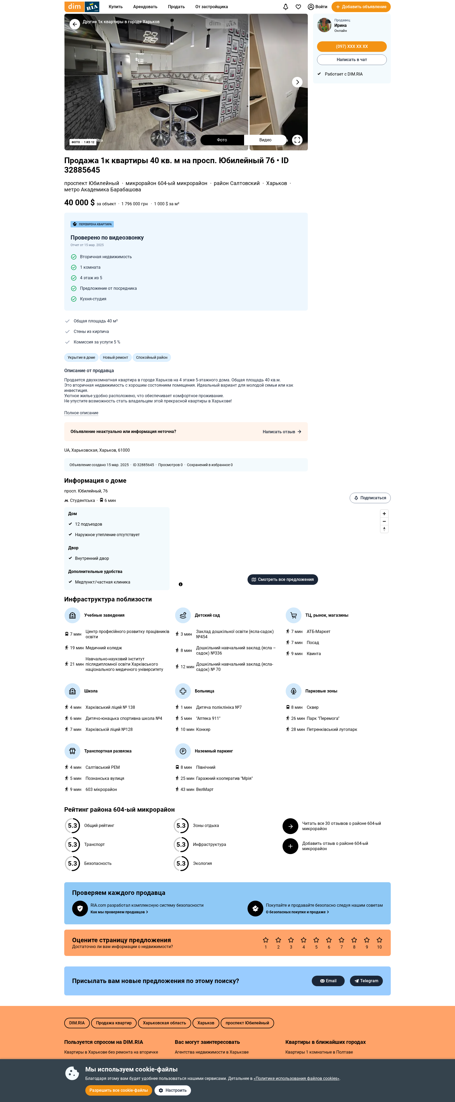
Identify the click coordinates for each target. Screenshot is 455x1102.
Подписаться (373, 497)
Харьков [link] (277, 183)
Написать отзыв (279, 431)
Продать (176, 6)
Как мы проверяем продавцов (118, 912)
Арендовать (145, 6)
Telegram (369, 980)
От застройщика (211, 6)
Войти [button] (321, 6)
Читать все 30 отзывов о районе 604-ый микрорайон (341, 826)
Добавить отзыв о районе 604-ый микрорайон (335, 846)
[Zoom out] (384, 521)
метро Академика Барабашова (102, 189)
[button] (361, 7)
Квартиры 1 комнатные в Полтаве (319, 1052)
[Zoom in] (384, 513)
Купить (116, 6)
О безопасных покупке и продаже (296, 912)
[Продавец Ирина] (324, 25)
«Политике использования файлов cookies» (296, 1078)
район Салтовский (237, 183)
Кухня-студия (93, 298)
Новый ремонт (115, 357)
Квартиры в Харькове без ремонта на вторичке (111, 1052)
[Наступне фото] (297, 82)
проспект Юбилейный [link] (92, 183)
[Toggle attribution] (180, 584)
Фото (222, 139)
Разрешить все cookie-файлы (119, 1090)
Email (331, 980)
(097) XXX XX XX (352, 46)
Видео (265, 139)
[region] (283, 548)
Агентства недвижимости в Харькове (212, 1052)
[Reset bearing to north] (384, 529)
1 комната (90, 267)
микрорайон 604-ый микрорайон (167, 183)
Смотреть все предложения (286, 579)
